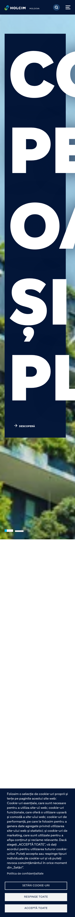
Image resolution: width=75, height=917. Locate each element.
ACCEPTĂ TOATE (36, 908)
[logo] (15, 9)
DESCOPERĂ (24, 425)
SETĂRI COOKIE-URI (36, 885)
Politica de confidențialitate (25, 873)
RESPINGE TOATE (36, 896)
